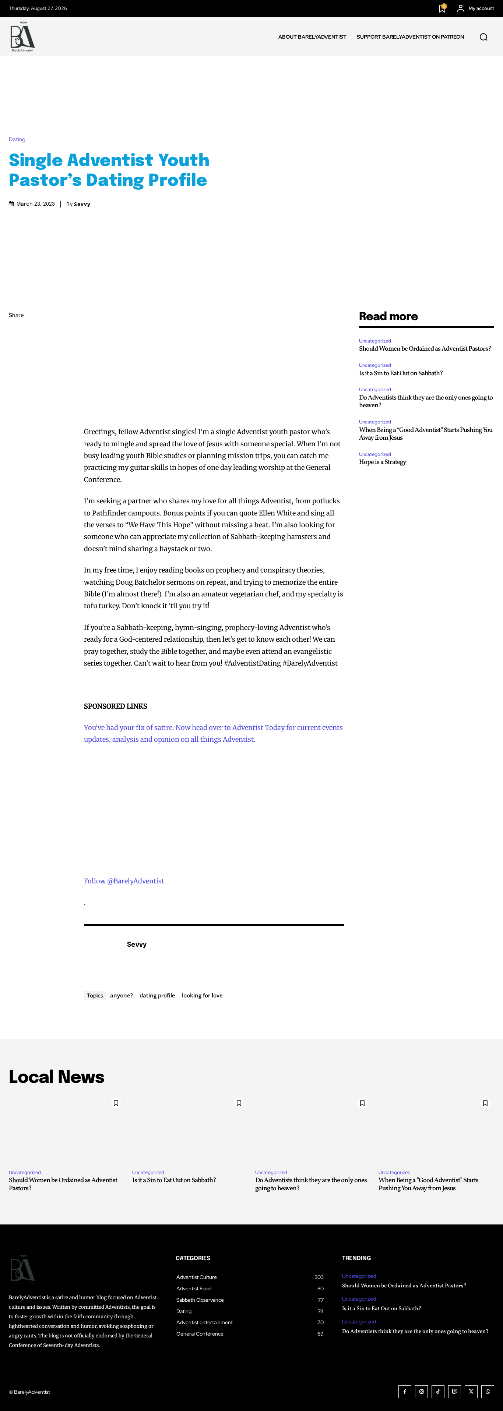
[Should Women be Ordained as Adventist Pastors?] (67, 1129)
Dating (17, 139)
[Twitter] (16, 350)
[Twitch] (454, 1391)
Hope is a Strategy (382, 462)
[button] (483, 36)
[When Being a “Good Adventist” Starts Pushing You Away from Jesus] (437, 1129)
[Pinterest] (16, 368)
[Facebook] (16, 333)
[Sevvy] (101, 956)
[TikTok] (438, 1391)
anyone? (121, 995)
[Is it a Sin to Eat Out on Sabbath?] (190, 1129)
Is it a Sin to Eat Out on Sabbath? (401, 373)
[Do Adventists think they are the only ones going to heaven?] (313, 1129)
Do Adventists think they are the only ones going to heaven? (426, 402)
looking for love (202, 995)
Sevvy (82, 204)
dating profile (157, 995)
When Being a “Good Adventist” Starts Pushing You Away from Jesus (425, 434)
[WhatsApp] (16, 385)
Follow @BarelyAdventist (124, 881)
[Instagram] (421, 1391)
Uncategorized (375, 341)
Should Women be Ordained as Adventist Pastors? (425, 349)
